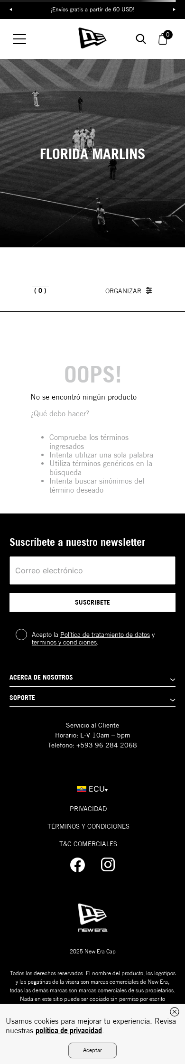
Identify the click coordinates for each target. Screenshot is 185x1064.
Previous (10, 9)
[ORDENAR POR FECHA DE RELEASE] (130, 290)
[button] (92, 679)
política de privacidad (69, 1030)
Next (174, 9)
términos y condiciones (64, 642)
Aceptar (92, 1050)
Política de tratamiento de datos (105, 634)
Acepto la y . (93, 638)
